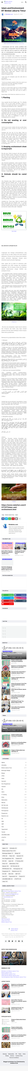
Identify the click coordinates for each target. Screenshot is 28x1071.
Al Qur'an (14, 321)
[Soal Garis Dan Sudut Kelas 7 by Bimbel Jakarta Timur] (5, 674)
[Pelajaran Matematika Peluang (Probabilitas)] (5, 662)
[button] (2, 2)
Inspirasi (14, 786)
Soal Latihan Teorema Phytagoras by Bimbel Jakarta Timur (7, 552)
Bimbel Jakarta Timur (14, 43)
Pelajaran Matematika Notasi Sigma (18, 1020)
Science (12, 1055)
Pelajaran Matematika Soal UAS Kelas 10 (18, 678)
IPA (14, 789)
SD (14, 818)
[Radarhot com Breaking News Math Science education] (5, 668)
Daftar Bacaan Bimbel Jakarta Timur (18, 690)
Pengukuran (14, 813)
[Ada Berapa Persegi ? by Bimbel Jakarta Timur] (5, 703)
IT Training (14, 794)
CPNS (14, 775)
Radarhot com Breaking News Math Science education (18, 666)
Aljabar (14, 762)
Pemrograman (14, 810)
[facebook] (9, 941)
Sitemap (5, 1054)
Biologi (14, 773)
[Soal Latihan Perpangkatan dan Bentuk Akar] (5, 709)
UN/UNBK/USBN (14, 834)
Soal (14, 826)
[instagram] (15, 941)
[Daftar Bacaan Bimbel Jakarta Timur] (5, 692)
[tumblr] (22, 941)
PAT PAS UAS (14, 805)
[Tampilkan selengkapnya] (19, 518)
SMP (14, 824)
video (14, 840)
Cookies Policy (19, 1055)
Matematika (14, 800)
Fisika (14, 778)
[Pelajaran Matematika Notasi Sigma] (5, 1022)
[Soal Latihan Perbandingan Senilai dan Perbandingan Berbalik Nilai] (5, 697)
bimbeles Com (13, 1061)
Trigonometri (14, 829)
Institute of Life (14, 1063)
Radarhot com (14, 816)
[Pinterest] (13, 518)
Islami (16, 514)
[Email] (16, 518)
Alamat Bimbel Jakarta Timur (8, 974)
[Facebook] (2, 518)
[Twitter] (6, 518)
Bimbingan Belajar (14, 770)
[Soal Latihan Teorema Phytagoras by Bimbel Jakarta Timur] (5, 1002)
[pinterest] (19, 941)
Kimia (14, 797)
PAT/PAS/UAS (14, 808)
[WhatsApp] (9, 518)
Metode (14, 802)
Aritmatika (14, 765)
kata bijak (14, 231)
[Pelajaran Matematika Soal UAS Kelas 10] (5, 680)
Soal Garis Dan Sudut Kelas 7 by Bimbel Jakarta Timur (18, 672)
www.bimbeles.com (8, 897)
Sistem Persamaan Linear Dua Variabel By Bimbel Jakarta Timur (18, 685)
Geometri (14, 781)
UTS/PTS (14, 837)
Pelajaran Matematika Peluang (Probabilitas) (17, 660)
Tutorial (14, 832)
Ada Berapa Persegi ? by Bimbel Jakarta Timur (20, 552)
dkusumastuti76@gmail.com (11, 894)
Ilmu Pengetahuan (14, 783)
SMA (14, 821)
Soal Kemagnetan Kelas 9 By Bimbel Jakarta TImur (13, 977)
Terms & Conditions (14, 1057)
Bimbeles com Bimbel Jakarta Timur (10, 971)
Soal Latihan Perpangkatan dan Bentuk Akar (18, 707)
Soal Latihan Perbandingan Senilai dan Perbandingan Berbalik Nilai (18, 697)
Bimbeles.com (13, 524)
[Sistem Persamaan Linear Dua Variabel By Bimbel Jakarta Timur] (5, 686)
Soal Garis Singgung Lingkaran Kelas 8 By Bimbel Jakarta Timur (6, 568)
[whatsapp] (6, 941)
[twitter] (12, 941)
